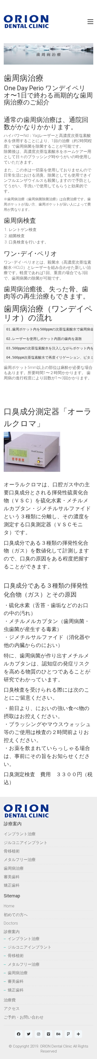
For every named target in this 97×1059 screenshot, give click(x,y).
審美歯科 (12, 876)
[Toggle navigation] (90, 21)
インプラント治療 (20, 834)
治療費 (10, 1000)
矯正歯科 (12, 885)
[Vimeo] (48, 1034)
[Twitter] (28, 1034)
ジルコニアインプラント (26, 842)
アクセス (12, 1008)
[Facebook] (18, 1034)
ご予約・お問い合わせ (24, 1017)
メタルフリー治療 (20, 859)
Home (9, 906)
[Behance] (58, 1034)
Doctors (11, 923)
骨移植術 (12, 851)
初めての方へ (16, 914)
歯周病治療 (14, 868)
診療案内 (12, 931)
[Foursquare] (68, 1034)
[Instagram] (38, 1034)
